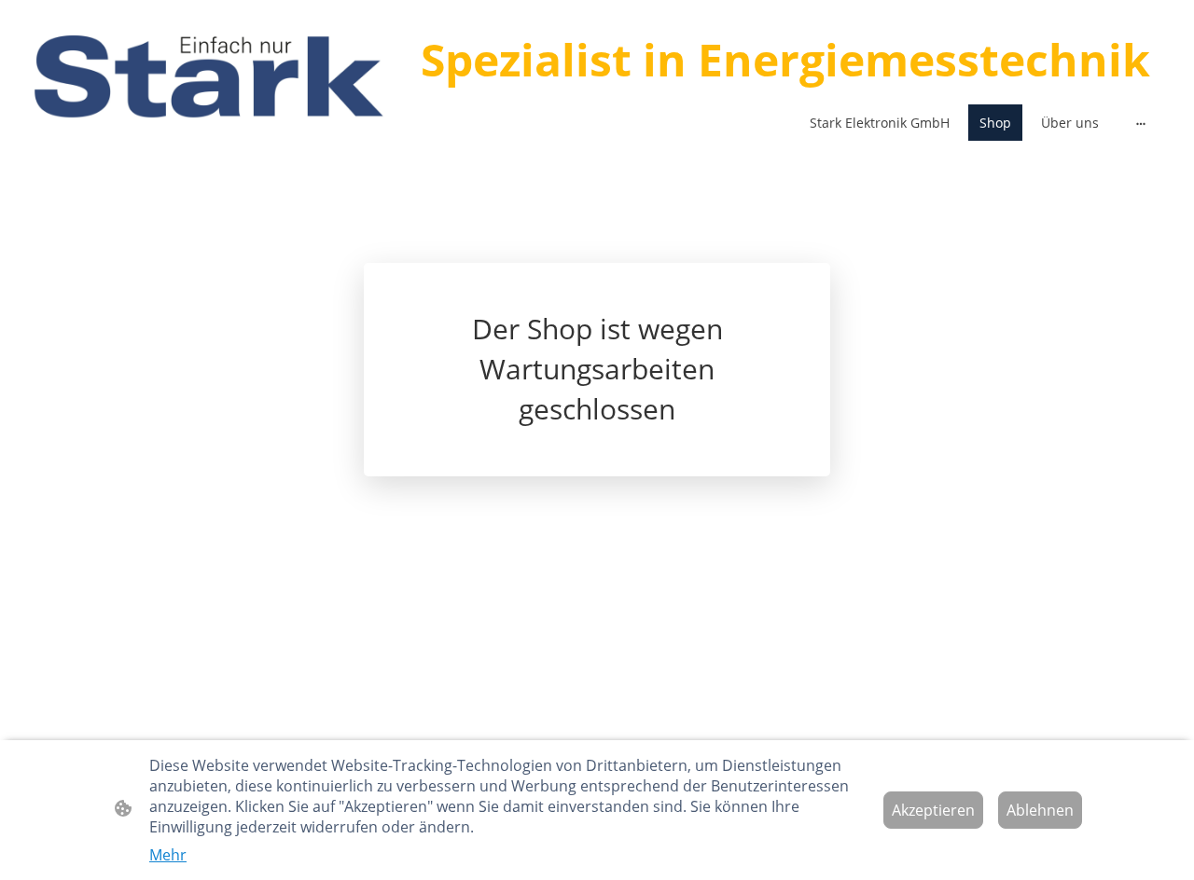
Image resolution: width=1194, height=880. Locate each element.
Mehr (168, 855)
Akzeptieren (933, 810)
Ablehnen (1040, 810)
